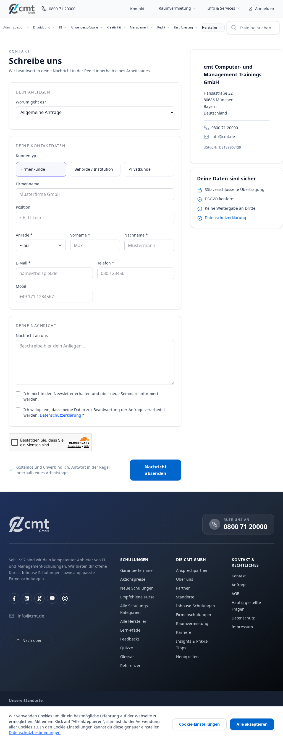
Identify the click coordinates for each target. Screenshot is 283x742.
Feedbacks (130, 639)
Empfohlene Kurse (137, 597)
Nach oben (32, 640)
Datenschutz (243, 618)
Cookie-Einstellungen (199, 724)
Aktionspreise (132, 579)
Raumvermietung (175, 8)
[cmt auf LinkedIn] (27, 598)
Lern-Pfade (130, 630)
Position (23, 207)
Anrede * (24, 235)
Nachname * (136, 235)
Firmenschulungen (193, 614)
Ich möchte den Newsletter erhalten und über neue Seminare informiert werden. (90, 396)
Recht (161, 27)
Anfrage (239, 584)
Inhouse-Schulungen (195, 605)
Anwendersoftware (84, 27)
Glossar (127, 656)
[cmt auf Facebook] (14, 598)
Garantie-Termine (136, 570)
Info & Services (221, 8)
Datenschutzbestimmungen (35, 732)
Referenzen (131, 665)
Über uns (184, 579)
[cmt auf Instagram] (65, 598)
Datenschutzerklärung (60, 415)
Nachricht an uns (32, 335)
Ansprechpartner (192, 570)
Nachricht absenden (156, 470)
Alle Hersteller (133, 621)
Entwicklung (41, 27)
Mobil (21, 286)
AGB (235, 593)
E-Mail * (23, 263)
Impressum (242, 626)
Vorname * (80, 235)
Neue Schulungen (137, 588)
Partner (183, 588)
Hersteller (209, 27)
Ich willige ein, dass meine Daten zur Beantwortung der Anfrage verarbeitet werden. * (94, 412)
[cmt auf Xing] (39, 598)
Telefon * (105, 263)
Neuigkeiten (187, 656)
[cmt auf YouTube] (52, 598)
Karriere (183, 632)
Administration (13, 27)
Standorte (185, 597)
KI (60, 27)
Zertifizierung (183, 27)
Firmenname (27, 183)
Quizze (126, 647)
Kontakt (137, 8)
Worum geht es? (31, 102)
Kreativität (114, 27)
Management (139, 27)
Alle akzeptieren (252, 724)
